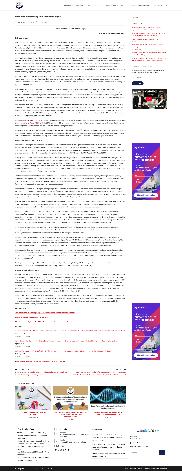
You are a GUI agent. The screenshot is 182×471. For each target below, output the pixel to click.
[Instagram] (58, 450)
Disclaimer (133, 468)
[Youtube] (65, 450)
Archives (133, 436)
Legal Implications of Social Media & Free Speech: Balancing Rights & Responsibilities (70, 414)
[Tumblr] (63, 450)
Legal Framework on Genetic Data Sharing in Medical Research (108, 413)
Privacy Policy (155, 468)
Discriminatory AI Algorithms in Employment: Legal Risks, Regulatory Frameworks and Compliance (109, 447)
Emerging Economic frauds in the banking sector (33, 413)
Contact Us (163, 468)
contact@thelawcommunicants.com (73, 442)
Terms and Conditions (143, 468)
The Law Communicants (58, 361)
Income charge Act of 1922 (28, 123)
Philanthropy (46, 361)
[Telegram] (68, 450)
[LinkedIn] (61, 450)
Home (126, 468)
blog (20, 361)
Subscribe (138, 83)
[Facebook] (56, 450)
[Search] (162, 452)
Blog (32, 22)
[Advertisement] (149, 126)
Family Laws (37, 361)
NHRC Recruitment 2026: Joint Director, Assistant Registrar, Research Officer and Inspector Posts (32, 436)
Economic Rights (27, 361)
